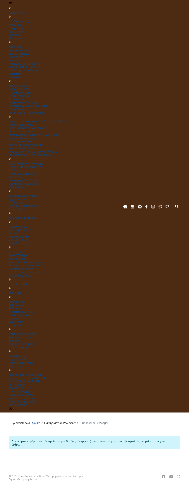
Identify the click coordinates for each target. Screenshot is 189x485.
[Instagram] (178, 477)
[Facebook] (163, 477)
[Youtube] (171, 477)
